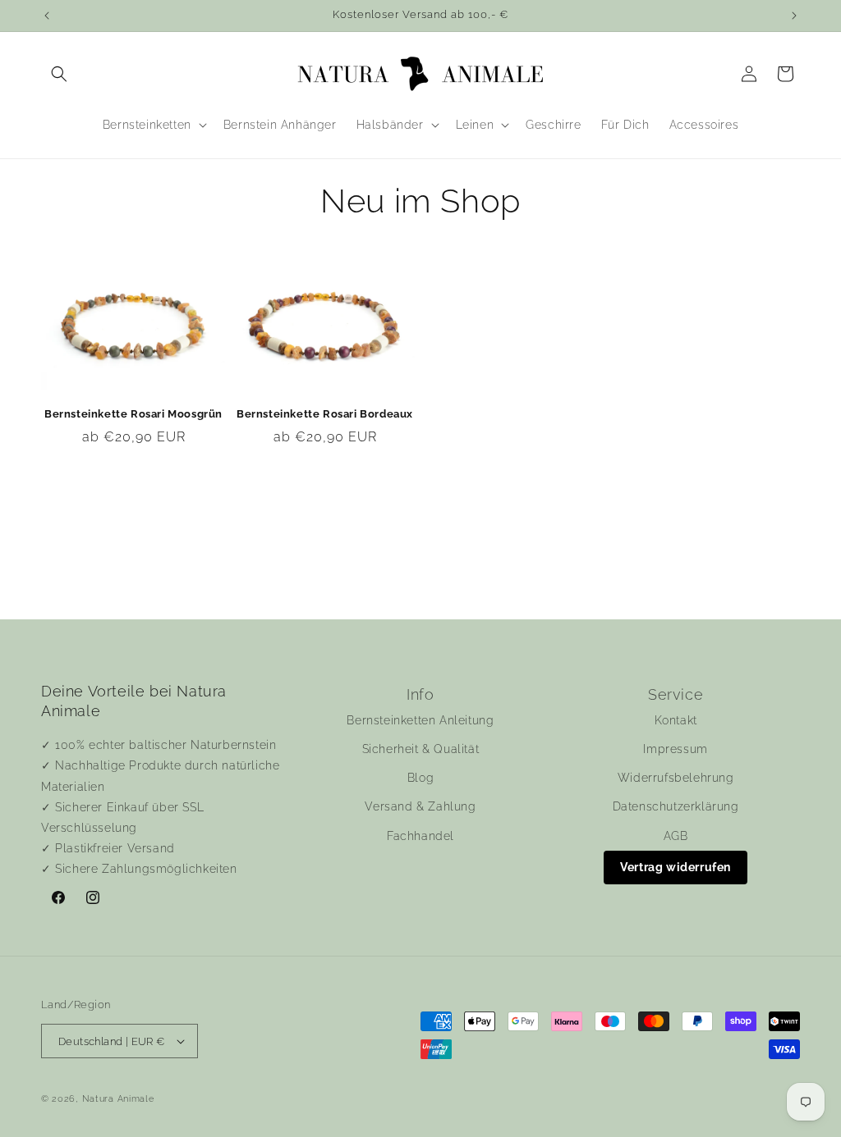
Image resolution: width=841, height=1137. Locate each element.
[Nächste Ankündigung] (794, 15)
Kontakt (676, 720)
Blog (420, 777)
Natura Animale (118, 1099)
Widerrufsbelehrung (676, 777)
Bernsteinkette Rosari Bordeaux (325, 414)
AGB (676, 835)
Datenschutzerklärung (676, 806)
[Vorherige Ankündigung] (47, 15)
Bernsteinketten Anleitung (420, 720)
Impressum (675, 749)
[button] (59, 74)
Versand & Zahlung (420, 806)
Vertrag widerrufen (675, 867)
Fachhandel (420, 835)
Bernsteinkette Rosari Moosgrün (133, 414)
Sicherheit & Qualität (421, 749)
